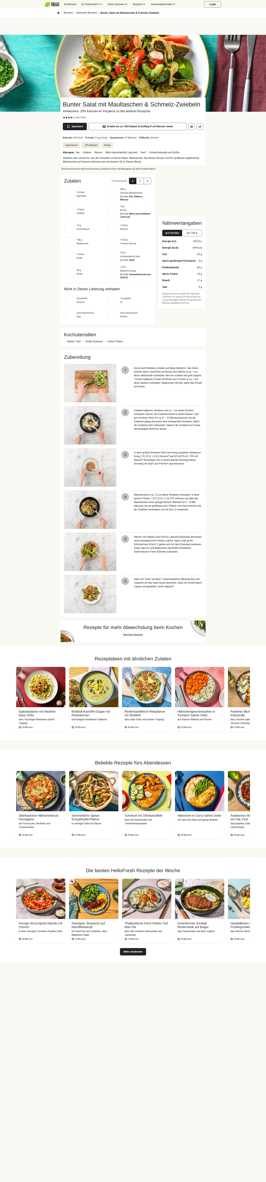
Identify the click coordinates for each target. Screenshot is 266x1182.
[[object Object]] (191, 126)
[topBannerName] (133, 26)
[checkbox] (64, 117)
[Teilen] (200, 126)
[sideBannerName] (182, 193)
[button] (107, 181)
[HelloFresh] (52, 4)
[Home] (58, 13)
